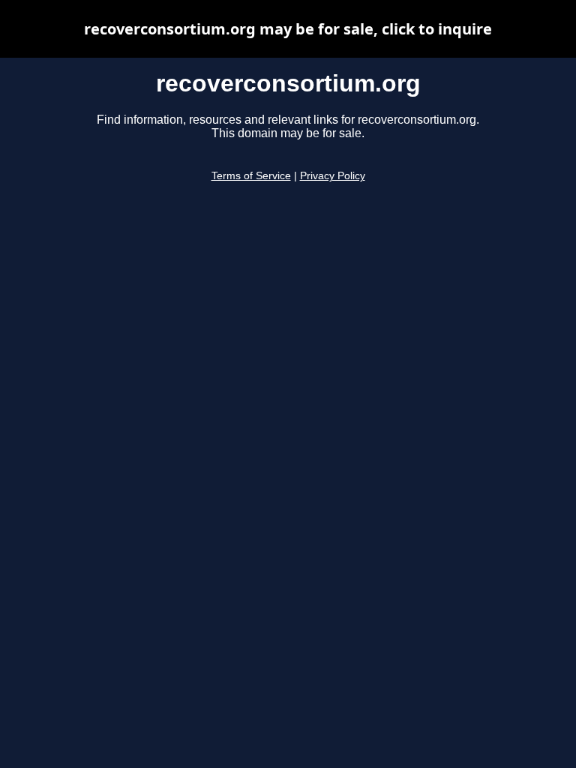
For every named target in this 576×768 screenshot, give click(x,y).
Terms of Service (251, 176)
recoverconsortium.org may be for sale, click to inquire (288, 29)
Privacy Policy (332, 176)
